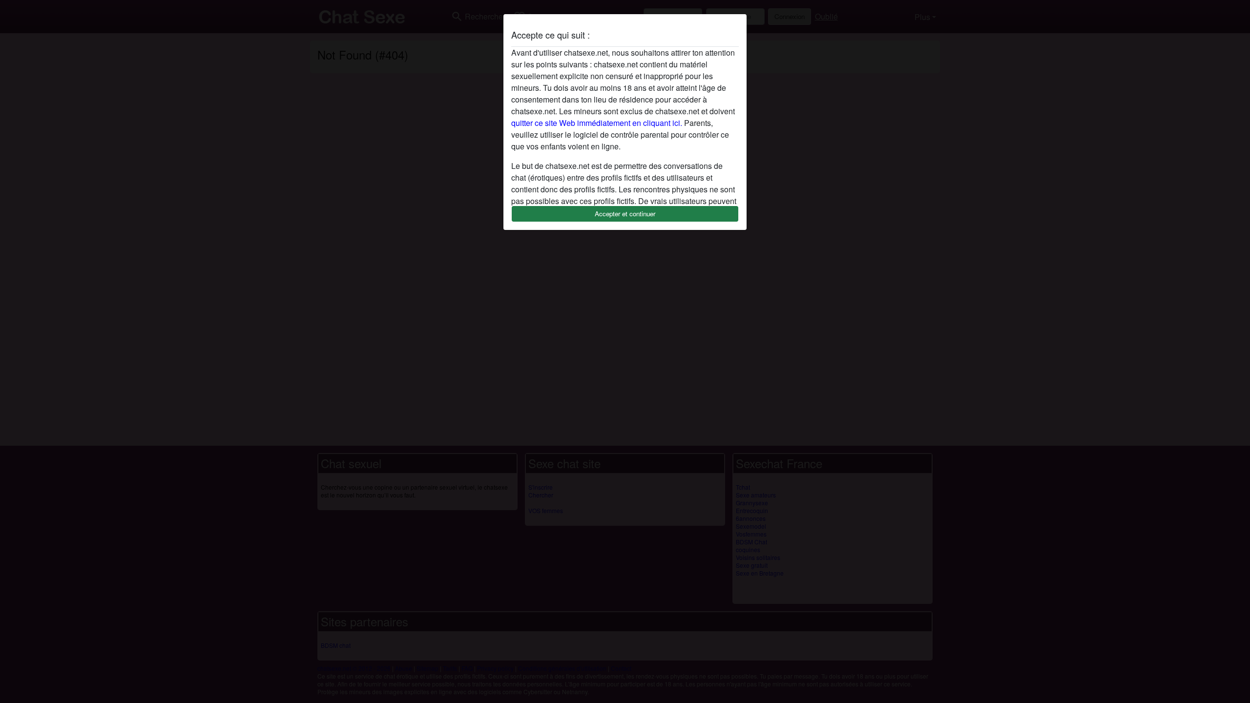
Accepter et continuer (625, 213)
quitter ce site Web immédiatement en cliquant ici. (596, 122)
